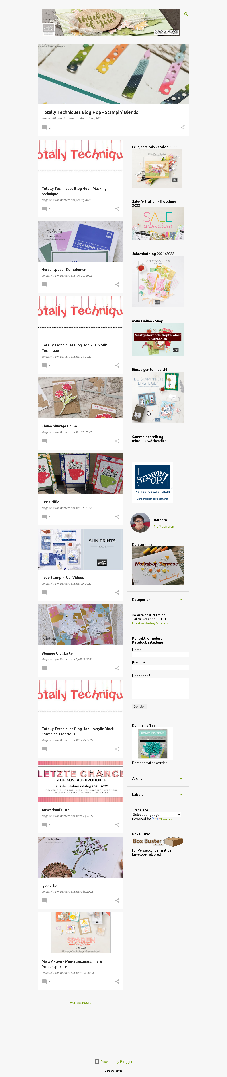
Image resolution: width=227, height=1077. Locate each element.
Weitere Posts (80, 1002)
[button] (182, 128)
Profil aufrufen (164, 526)
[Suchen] (186, 14)
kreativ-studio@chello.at (151, 623)
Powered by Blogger (116, 1062)
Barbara (160, 520)
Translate (167, 819)
